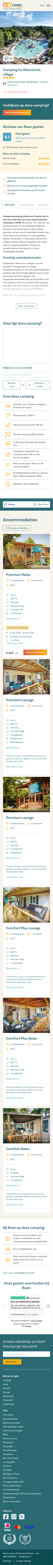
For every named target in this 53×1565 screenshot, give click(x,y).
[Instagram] (14, 1517)
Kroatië (6, 1388)
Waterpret (43, 204)
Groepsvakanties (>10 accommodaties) (22, 1493)
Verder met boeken (35, 652)
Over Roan (8, 1414)
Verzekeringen (10, 1450)
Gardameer (32, 81)
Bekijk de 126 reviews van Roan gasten (30, 139)
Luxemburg (8, 1404)
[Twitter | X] (22, 1517)
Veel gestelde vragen (13, 1426)
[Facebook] (6, 1517)
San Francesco (10, 1477)
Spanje (6, 1392)
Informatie (10, 204)
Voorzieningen (27, 204)
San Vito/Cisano (11, 1458)
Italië (9, 81)
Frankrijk (7, 1380)
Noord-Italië (19, 81)
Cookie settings (23, 1561)
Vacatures (8, 1454)
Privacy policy (10, 1438)
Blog (5, 1434)
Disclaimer (8, 1442)
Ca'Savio (7, 1466)
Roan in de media (11, 1501)
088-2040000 (9, 1556)
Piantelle (7, 1470)
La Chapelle (9, 1462)
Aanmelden (11, 1361)
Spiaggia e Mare (11, 1473)
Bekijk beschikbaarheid (17, 112)
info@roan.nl (24, 1556)
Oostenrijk (8, 1400)
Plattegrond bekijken (18, 528)
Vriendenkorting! (11, 1489)
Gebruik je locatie (39, 385)
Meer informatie (26, 306)
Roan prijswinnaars (12, 1485)
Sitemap (7, 1561)
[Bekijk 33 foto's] (26, 37)
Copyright (8, 1446)
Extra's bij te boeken (13, 1430)
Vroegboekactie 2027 (13, 1481)
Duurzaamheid (10, 1418)
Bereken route (12, 385)
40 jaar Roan (9, 1497)
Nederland (8, 1396)
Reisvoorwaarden (11, 1422)
